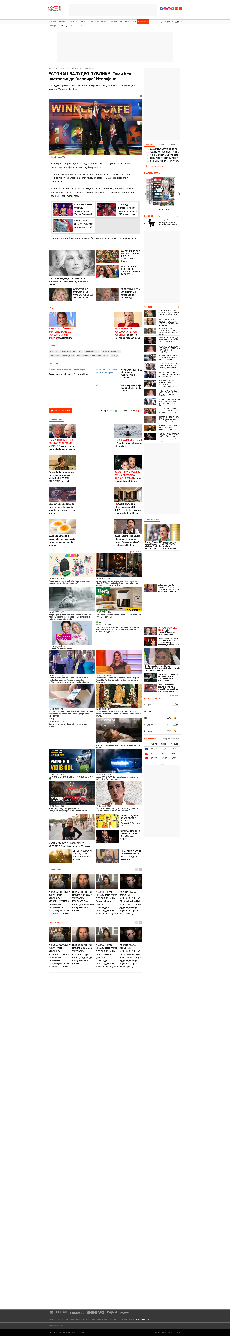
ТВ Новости (143, 22)
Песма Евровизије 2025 (111, 351)
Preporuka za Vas (56, 308)
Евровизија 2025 (91, 351)
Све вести (148, 307)
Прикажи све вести (154, 166)
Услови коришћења (142, 1319)
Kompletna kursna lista (171, 739)
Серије (83, 26)
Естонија (114, 356)
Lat (176, 8)
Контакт (60, 1326)
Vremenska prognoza (154, 699)
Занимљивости (115, 22)
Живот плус (73, 22)
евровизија (54, 351)
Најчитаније (161, 144)
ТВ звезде (64, 26)
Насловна (52, 22)
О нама (131, 1319)
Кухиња (84, 22)
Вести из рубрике (56, 923)
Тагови (52, 346)
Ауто (134, 22)
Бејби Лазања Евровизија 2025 (62, 356)
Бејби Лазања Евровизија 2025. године (92, 356)
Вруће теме (54, 363)
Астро (103, 22)
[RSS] (178, 307)
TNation (178, 1332)
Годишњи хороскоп (165, 216)
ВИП (80, 351)
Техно (126, 22)
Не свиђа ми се (129, 411)
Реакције (171, 144)
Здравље (62, 22)
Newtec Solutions (166, 1332)
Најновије (149, 144)
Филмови (74, 26)
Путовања (94, 22)
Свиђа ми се (107, 411)
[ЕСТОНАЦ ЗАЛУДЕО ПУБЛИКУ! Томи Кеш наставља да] (95, 127)
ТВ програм (53, 26)
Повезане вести (56, 870)
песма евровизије (68, 351)
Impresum (52, 1326)
